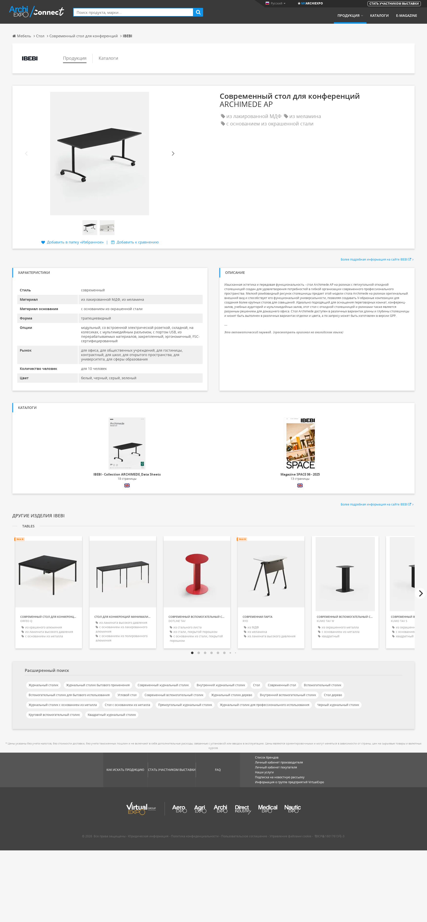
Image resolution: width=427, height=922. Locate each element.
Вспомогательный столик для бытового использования (69, 695)
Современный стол (282, 685)
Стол (256, 685)
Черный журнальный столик (338, 705)
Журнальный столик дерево (231, 695)
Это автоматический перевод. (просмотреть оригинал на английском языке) (283, 332)
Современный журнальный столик (163, 685)
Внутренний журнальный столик (221, 685)
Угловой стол (127, 695)
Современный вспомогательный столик (174, 695)
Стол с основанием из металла (127, 705)
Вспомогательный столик (322, 685)
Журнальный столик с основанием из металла (63, 705)
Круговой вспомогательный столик (54, 715)
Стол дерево (333, 695)
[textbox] (133, 12)
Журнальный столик (43, 685)
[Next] (172, 153)
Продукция (349, 15)
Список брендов (266, 757)
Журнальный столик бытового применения (98, 685)
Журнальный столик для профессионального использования (264, 705)
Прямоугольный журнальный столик (185, 705)
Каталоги (379, 15)
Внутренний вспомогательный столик (288, 695)
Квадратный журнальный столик (112, 715)
